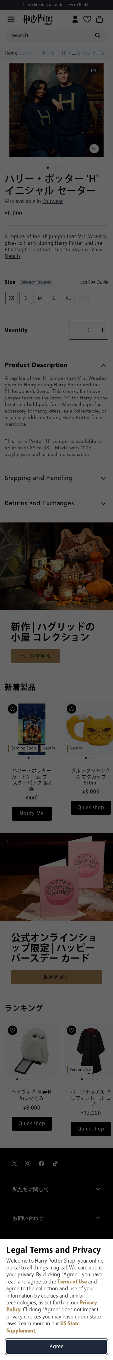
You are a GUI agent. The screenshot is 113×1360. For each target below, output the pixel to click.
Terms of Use (72, 1282)
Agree (57, 1346)
